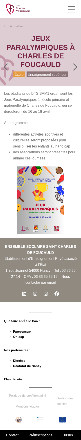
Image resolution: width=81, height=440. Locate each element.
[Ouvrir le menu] (71, 9)
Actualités (17, 26)
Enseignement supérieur (47, 74)
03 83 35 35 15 (46, 276)
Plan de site (13, 379)
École (19, 74)
